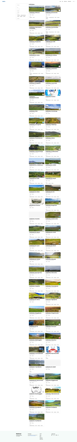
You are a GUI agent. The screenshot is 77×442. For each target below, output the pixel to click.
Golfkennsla (69, 1)
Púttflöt (18, 16)
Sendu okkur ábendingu (32, 435)
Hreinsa (18, 18)
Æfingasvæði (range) (23, 15)
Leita (17, 7)
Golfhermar (65, 1)
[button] (22, 12)
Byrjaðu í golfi (41, 439)
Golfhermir (18, 15)
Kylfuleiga (21, 16)
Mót (62, 1)
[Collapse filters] (26, 5)
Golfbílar (24, 16)
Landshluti (18, 10)
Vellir (60, 1)
